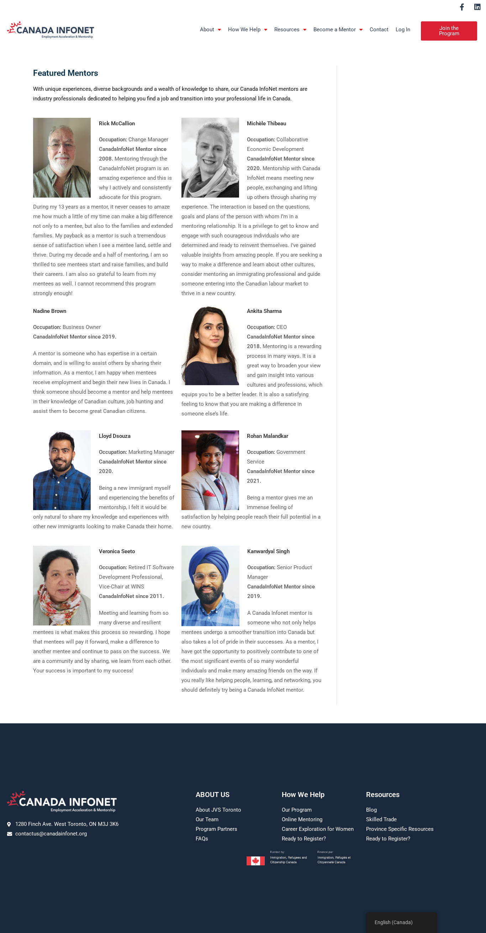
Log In (403, 29)
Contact (379, 29)
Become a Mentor (334, 29)
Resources (287, 29)
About (207, 29)
